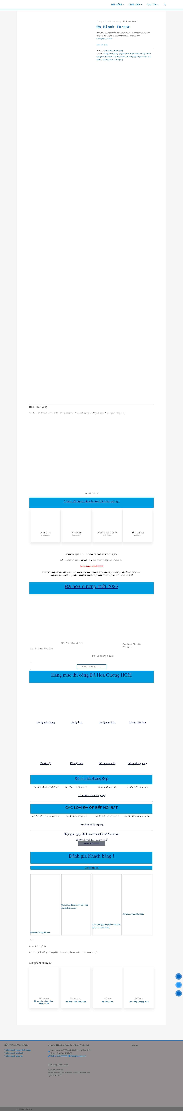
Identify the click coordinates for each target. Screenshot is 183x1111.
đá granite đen (124, 54)
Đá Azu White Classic (132, 646)
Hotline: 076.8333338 (58, 1056)
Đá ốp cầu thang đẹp (91, 779)
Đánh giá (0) (41, 407)
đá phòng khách (107, 60)
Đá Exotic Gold (71, 643)
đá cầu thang (113, 54)
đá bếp (105, 54)
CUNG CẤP (134, 4)
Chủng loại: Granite (104, 39)
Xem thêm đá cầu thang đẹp (91, 795)
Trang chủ (100, 21)
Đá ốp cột (45, 763)
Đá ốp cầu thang (46, 722)
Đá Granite (108, 51)
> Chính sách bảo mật (13, 1056)
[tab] (31, 407)
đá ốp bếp (132, 57)
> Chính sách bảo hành (13, 1053)
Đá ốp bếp (76, 722)
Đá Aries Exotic (41, 648)
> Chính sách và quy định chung (17, 1050)
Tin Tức (152, 4)
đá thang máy (118, 60)
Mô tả (31, 407)
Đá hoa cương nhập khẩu (133, 914)
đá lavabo (116, 57)
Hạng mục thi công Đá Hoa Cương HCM (91, 675)
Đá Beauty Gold (102, 656)
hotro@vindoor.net (78, 1056)
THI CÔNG (116, 4)
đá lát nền (108, 57)
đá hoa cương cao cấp (137, 54)
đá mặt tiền (124, 57)
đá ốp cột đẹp (142, 57)
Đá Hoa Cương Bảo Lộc (40, 932)
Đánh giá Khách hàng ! (91, 856)
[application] (123, 4)
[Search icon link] (165, 4)
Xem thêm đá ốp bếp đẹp (91, 824)
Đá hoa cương (114, 21)
